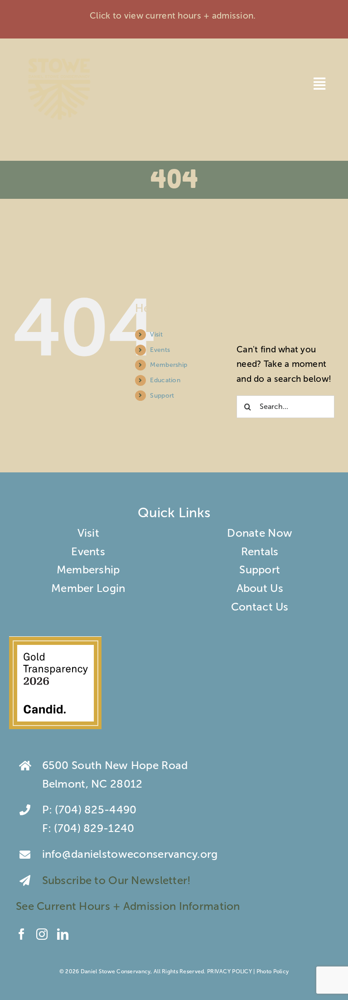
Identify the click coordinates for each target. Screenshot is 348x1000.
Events (160, 350)
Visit (156, 334)
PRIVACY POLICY (229, 971)
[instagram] (42, 934)
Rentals (260, 551)
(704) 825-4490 (95, 809)
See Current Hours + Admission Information (129, 906)
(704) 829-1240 (94, 828)
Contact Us (260, 606)
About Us (260, 588)
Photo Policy (272, 971)
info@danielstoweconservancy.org (130, 854)
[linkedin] (62, 934)
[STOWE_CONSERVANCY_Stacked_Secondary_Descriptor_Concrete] (59, 56)
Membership (168, 365)
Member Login (88, 588)
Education (165, 380)
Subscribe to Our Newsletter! (118, 880)
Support (162, 395)
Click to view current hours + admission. (174, 15)
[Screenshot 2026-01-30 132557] (55, 641)
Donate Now (259, 532)
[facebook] (21, 934)
